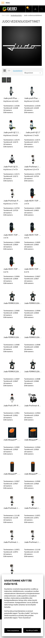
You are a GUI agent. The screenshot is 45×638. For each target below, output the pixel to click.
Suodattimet (17, 71)
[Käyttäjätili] (35, 8)
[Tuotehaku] (41, 8)
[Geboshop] (16, 8)
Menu (8, 3)
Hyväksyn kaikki (32, 630)
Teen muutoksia (13, 630)
